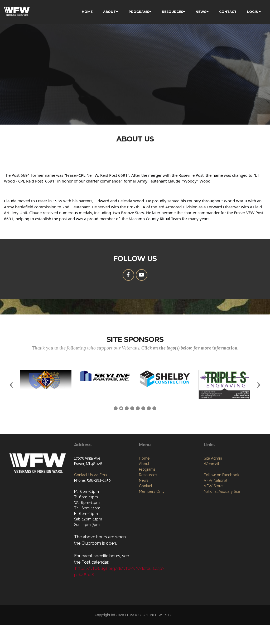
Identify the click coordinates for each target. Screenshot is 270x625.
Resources (148, 475)
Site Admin (213, 458)
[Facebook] (128, 275)
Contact (145, 486)
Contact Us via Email (91, 475)
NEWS (201, 12)
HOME (87, 12)
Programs (147, 469)
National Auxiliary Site (222, 491)
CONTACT (228, 12)
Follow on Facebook (221, 475)
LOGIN (252, 12)
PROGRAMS (139, 12)
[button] (11, 384)
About (144, 464)
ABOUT (109, 12)
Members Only (152, 491)
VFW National (215, 480)
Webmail (211, 464)
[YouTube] (141, 275)
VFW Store (213, 486)
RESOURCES (172, 12)
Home (144, 458)
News (143, 480)
